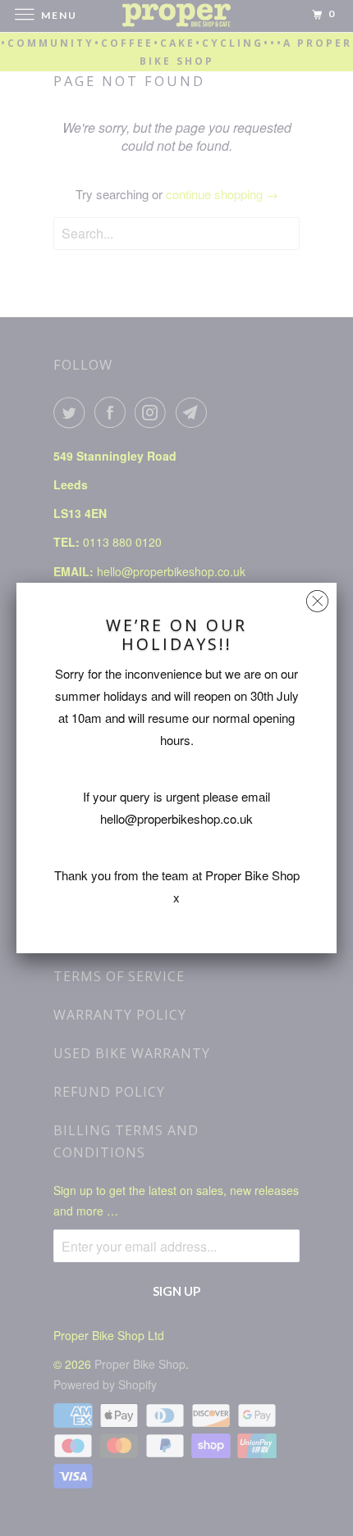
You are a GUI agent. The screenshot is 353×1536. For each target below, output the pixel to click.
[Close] (317, 597)
